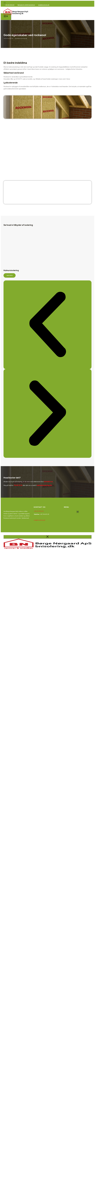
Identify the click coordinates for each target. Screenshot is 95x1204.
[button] (47, 324)
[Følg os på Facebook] (5, 3)
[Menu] (6, 16)
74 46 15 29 (18, 485)
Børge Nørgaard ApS (15, 507)
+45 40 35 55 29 (9, 5)
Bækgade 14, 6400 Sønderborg (26, 5)
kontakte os (48, 482)
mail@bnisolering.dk (43, 5)
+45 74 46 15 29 (44, 514)
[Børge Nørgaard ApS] (16, 16)
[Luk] (47, 537)
